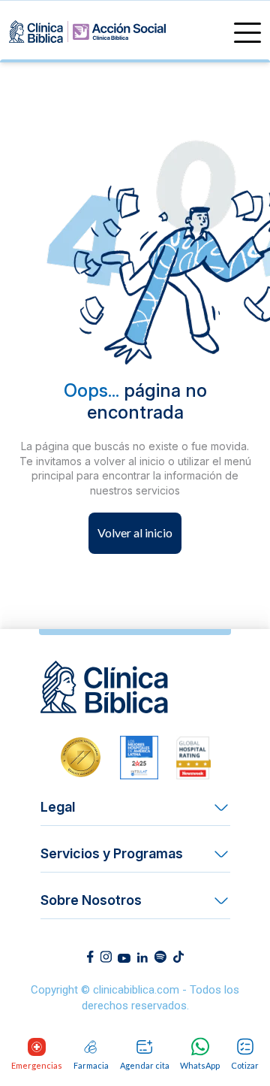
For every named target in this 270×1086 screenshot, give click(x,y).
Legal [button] (57, 807)
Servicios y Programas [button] (111, 853)
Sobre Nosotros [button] (91, 900)
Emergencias (36, 1065)
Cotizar (245, 1065)
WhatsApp (200, 1065)
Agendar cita (145, 1065)
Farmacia (91, 1065)
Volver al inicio (135, 532)
